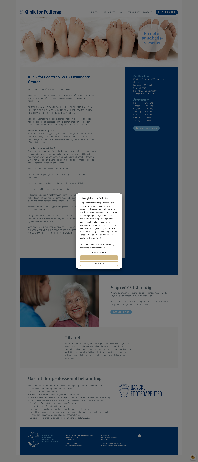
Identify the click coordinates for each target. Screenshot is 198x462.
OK (99, 257)
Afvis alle (99, 263)
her (104, 247)
